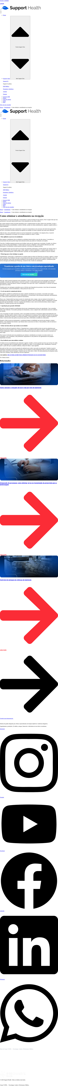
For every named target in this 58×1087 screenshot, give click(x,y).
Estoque (5, 94)
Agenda (5, 91)
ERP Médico (6, 86)
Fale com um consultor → (29, 274)
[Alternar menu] (1, 12)
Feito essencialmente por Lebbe (7, 1082)
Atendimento (7, 107)
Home (1, 107)
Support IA (5, 81)
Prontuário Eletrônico (8, 89)
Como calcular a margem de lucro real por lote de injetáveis (20, 387)
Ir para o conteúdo (4, 0)
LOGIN (2, 3)
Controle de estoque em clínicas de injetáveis (15, 580)
